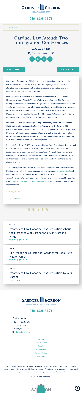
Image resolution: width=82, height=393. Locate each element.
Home (41, 339)
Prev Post (14, 69)
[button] (77, 388)
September (13, 27)
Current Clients (41, 343)
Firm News (17, 198)
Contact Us (41, 349)
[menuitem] (41, 339)
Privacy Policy (41, 353)
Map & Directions (22, 332)
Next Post (68, 69)
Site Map (41, 356)
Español (41, 346)
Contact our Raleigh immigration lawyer (30, 181)
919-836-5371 (41, 18)
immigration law (65, 171)
